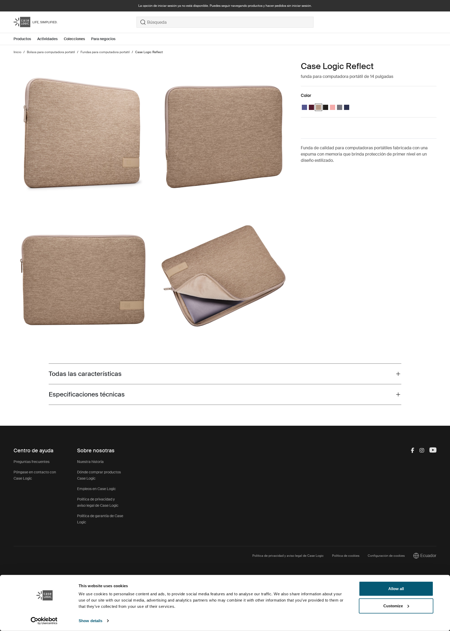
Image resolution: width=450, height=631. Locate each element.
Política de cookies (345, 556)
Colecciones (74, 38)
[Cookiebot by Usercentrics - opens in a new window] (44, 621)
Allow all (396, 588)
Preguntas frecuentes (31, 461)
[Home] (75, 22)
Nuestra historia (90, 461)
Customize (393, 605)
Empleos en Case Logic (96, 488)
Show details (90, 620)
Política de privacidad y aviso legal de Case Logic (288, 556)
